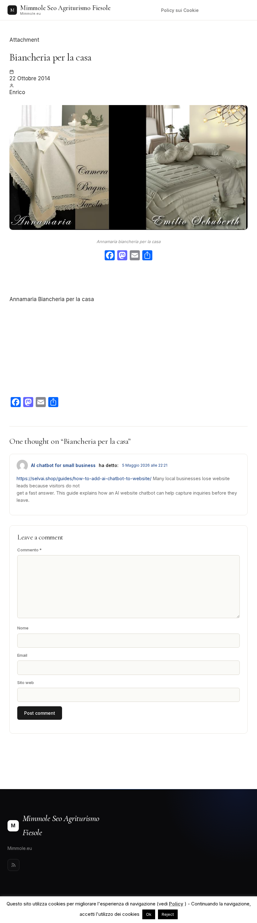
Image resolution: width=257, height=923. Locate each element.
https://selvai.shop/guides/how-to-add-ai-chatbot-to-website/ (84, 478)
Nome (23, 627)
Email (22, 655)
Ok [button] (148, 914)
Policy (176, 904)
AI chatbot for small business (63, 465)
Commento (29, 549)
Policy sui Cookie (180, 10)
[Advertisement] (128, 279)
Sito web (25, 682)
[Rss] (13, 865)
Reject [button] (168, 914)
